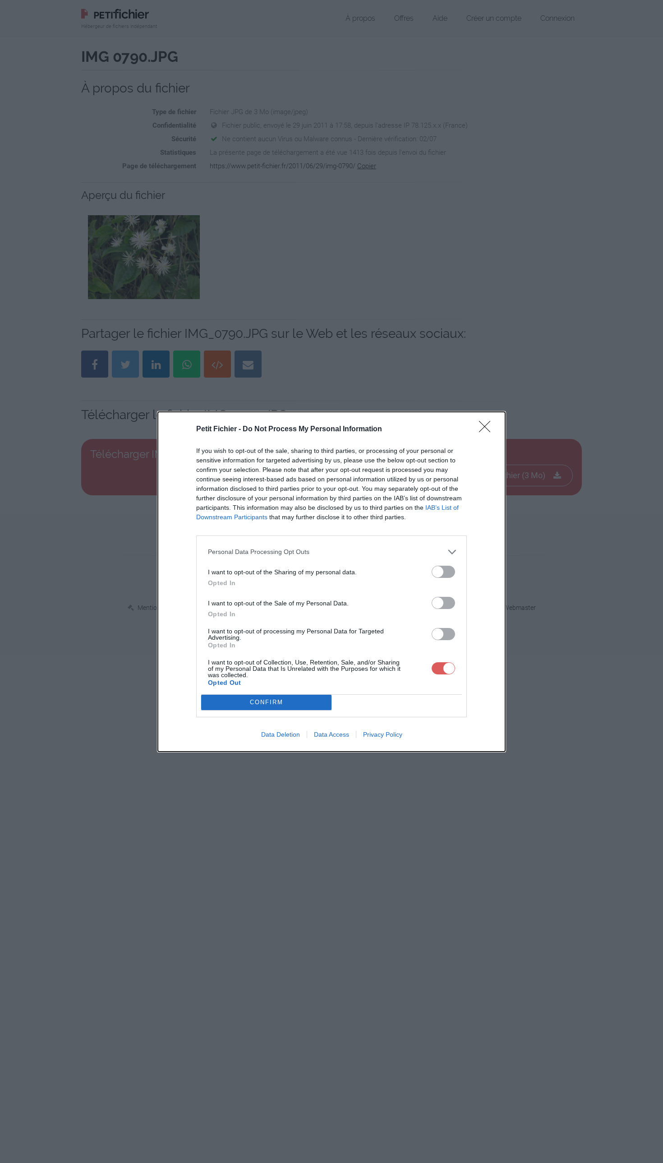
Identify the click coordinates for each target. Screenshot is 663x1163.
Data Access (331, 734)
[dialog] (331, 582)
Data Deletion (280, 734)
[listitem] (331, 552)
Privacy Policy (382, 734)
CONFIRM (266, 702)
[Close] (487, 429)
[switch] (443, 572)
